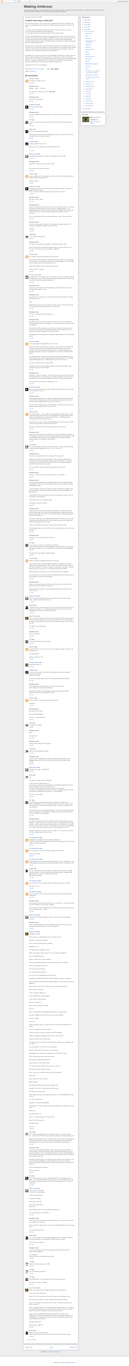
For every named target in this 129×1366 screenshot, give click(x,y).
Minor (86, 36)
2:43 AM (31, 796)
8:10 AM (31, 834)
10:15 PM (31, 612)
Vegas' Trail (88, 33)
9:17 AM (31, 441)
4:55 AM (31, 643)
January (88, 105)
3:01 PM (31, 1244)
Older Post (73, 1347)
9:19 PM (31, 271)
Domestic (87, 54)
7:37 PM (31, 592)
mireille (31, 444)
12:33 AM (31, 83)
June (87, 93)
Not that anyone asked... (92, 75)
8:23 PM (31, 919)
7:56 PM (31, 218)
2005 (85, 108)
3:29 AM (31, 636)
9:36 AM (31, 477)
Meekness (88, 44)
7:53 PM (31, 201)
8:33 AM (31, 856)
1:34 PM (31, 897)
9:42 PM (31, 282)
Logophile (32, 141)
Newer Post (28, 1347)
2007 (85, 27)
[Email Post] (48, 69)
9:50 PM (31, 291)
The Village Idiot (33, 880)
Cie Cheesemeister (34, 837)
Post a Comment (31, 1339)
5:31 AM (31, 101)
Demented (88, 59)
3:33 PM (31, 911)
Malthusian (88, 47)
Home (51, 1347)
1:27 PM (31, 877)
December (89, 31)
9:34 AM (31, 469)
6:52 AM (31, 694)
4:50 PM (31, 578)
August (88, 89)
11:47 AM (31, 150)
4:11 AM (31, 338)
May (87, 96)
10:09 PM (31, 1128)
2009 (85, 22)
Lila (30, 1261)
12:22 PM (31, 158)
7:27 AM (31, 408)
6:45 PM (31, 1284)
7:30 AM (31, 705)
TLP (37, 58)
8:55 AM (31, 138)
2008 (85, 24)
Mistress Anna (33, 154)
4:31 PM (31, 753)
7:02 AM (31, 116)
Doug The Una (33, 616)
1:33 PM (31, 888)
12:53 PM (31, 539)
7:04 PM (31, 1258)
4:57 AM (31, 1144)
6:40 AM (31, 815)
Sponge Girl (32, 78)
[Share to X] (54, 69)
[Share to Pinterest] (58, 69)
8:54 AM (31, 429)
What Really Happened (91, 64)
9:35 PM (31, 928)
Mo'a (30, 1176)
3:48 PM (31, 555)
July (87, 91)
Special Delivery (89, 49)
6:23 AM (31, 393)
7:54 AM (31, 126)
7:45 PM (31, 194)
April (87, 98)
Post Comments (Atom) (54, 1351)
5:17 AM (31, 93)
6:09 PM (31, 764)
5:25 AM (31, 659)
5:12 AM (31, 369)
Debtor (87, 52)
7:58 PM (31, 231)
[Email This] (51, 69)
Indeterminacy (33, 104)
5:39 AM (31, 1336)
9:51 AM (31, 1185)
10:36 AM (31, 532)
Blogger (73, 1362)
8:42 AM (31, 1232)
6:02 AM (31, 383)
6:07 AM (31, 109)
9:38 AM (31, 727)
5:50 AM (31, 1327)
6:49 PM (31, 771)
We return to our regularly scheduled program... (92, 71)
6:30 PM (31, 1266)
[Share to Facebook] (56, 69)
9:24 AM (31, 450)
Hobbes (31, 605)
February (88, 103)
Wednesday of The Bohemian (90, 41)
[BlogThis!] (53, 69)
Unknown (31, 174)
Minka (30, 775)
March (88, 100)
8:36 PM (31, 238)
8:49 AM (31, 865)
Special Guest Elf (90, 56)
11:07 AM (31, 738)
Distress (87, 61)
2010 (85, 20)
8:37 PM (31, 1215)
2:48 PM (31, 170)
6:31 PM (31, 1273)
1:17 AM (31, 308)
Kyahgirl (31, 868)
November (89, 81)
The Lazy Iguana (33, 274)
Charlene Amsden (34, 662)
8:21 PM (31, 602)
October (88, 84)
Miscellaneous (33, 71)
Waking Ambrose (38, 6)
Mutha (30, 129)
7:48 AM (31, 719)
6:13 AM (31, 666)
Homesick (88, 66)
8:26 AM (31, 845)
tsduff (30, 234)
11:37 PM (31, 628)
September (89, 86)
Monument (88, 38)
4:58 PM (31, 183)
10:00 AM (31, 505)
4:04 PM (31, 745)
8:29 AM (31, 1172)
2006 (85, 29)
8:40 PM (31, 251)
